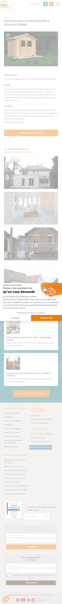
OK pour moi (46, 318)
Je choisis (15, 318)
